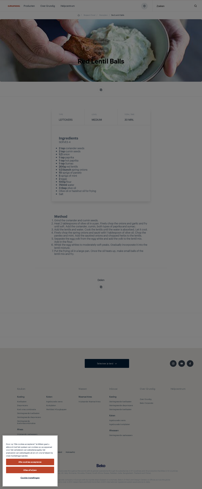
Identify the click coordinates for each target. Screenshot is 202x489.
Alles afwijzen (30, 469)
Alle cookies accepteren (30, 461)
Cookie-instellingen (30, 477)
